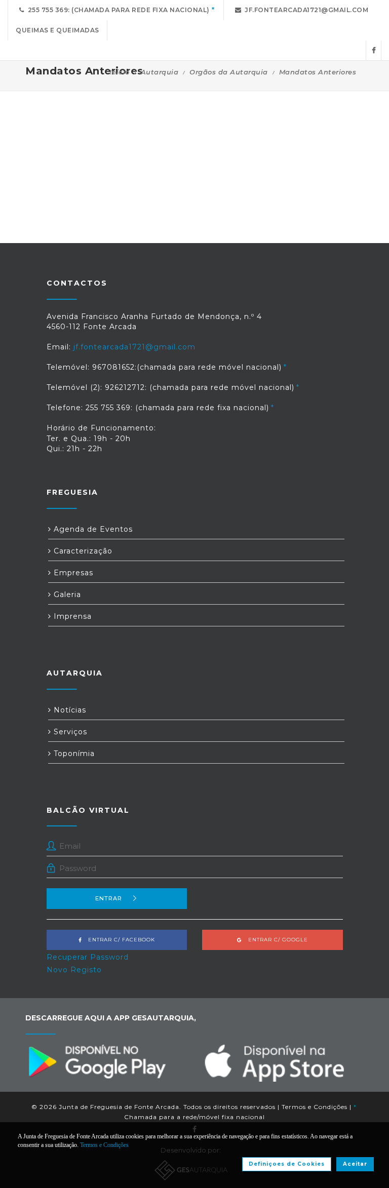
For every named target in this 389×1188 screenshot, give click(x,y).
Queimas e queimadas (57, 30)
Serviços (69, 731)
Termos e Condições (314, 1107)
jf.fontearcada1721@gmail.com (304, 10)
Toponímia (73, 753)
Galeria (66, 594)
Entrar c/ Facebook (118, 939)
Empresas (72, 572)
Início (119, 72)
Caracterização (81, 551)
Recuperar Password (88, 957)
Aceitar (355, 1164)
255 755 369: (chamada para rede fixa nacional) (117, 10)
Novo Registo (74, 969)
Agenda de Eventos (92, 529)
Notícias (68, 710)
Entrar (108, 898)
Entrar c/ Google (275, 939)
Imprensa (71, 616)
